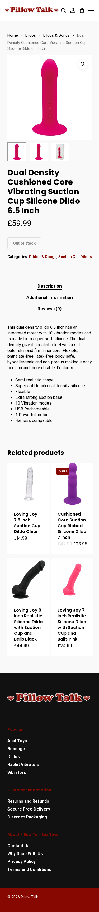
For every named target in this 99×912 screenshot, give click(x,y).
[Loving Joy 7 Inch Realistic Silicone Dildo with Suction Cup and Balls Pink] (72, 579)
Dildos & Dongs (56, 35)
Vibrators (16, 772)
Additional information (49, 297)
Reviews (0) (49, 308)
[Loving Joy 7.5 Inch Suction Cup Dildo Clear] (28, 484)
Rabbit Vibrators (23, 764)
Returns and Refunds (28, 801)
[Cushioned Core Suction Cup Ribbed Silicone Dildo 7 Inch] (72, 484)
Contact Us (18, 845)
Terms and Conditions (29, 869)
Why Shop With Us (25, 853)
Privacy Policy (21, 861)
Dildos (30, 35)
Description (49, 286)
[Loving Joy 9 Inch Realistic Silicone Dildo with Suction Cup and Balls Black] (28, 579)
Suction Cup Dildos (75, 257)
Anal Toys (17, 740)
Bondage (16, 748)
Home (12, 35)
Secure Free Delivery (28, 809)
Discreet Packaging (27, 816)
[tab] (49, 286)
